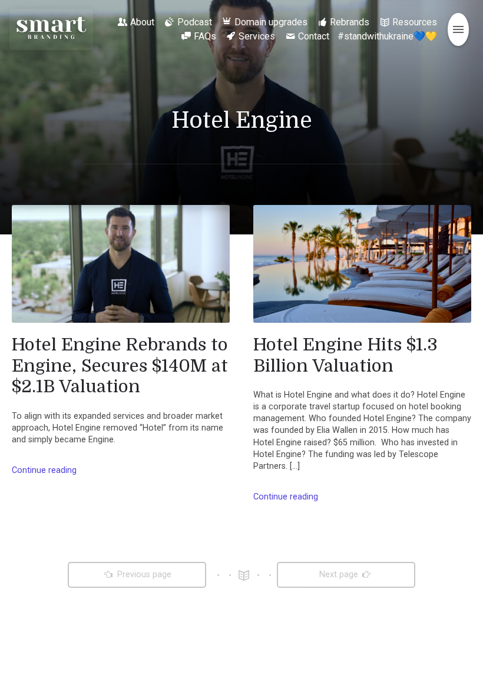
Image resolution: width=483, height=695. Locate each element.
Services (257, 36)
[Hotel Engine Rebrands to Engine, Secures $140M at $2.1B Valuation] (121, 264)
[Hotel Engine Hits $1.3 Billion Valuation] (362, 264)
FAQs (205, 36)
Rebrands (349, 22)
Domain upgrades (270, 22)
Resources (414, 22)
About (142, 22)
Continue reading (44, 470)
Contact (313, 36)
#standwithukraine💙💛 (387, 36)
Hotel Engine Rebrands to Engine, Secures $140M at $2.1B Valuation (120, 365)
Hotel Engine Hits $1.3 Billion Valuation (345, 355)
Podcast (194, 22)
